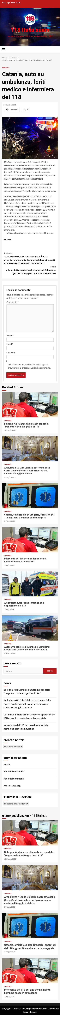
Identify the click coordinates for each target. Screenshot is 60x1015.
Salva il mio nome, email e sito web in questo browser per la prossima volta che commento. (29, 366)
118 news (5, 67)
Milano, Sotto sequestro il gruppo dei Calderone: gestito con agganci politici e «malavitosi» (30, 270)
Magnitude (54, 1008)
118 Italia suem (30, 30)
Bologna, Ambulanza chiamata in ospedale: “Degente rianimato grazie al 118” (30, 404)
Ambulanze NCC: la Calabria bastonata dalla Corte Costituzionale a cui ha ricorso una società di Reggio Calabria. (30, 448)
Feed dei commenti (13, 778)
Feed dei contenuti (13, 771)
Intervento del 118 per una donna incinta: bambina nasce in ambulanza (30, 539)
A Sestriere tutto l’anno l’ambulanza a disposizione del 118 (30, 583)
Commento (12, 302)
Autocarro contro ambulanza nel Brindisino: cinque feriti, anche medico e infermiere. (30, 628)
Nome (10, 335)
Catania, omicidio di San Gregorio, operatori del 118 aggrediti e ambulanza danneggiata (30, 495)
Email (9, 344)
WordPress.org (12, 785)
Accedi (7, 764)
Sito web (10, 352)
